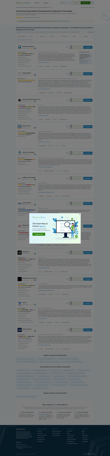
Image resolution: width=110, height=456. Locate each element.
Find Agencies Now (39, 234)
